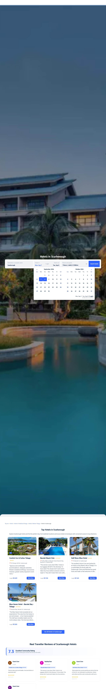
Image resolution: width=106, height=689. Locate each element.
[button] (92, 2)
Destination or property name (15, 262)
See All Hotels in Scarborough (53, 632)
